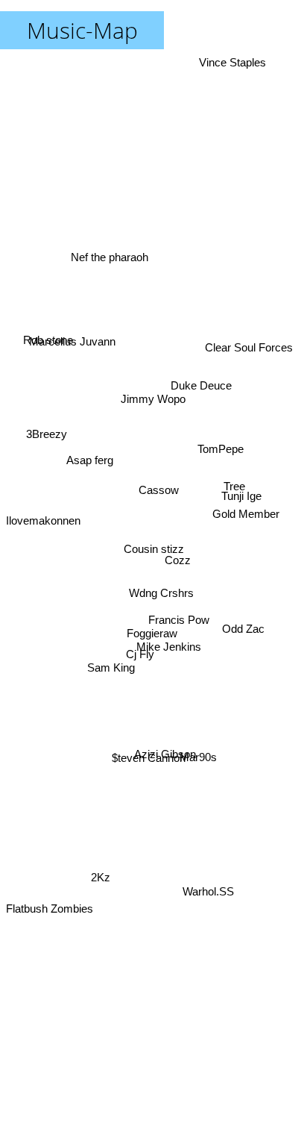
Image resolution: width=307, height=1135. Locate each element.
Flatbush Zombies (49, 914)
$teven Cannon (151, 766)
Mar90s (198, 762)
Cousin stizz (154, 549)
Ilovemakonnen (43, 512)
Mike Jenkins (168, 649)
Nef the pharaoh (112, 243)
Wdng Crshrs (161, 593)
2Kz (99, 881)
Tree (236, 484)
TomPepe (220, 423)
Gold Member (247, 513)
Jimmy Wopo (151, 398)
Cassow (159, 492)
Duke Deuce (201, 387)
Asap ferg (89, 465)
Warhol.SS (206, 897)
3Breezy (45, 433)
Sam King (111, 666)
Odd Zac (245, 631)
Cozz (178, 560)
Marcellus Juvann (71, 346)
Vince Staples (231, 62)
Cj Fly (138, 649)
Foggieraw (152, 634)
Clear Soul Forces (249, 348)
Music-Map (82, 30)
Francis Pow (178, 619)
